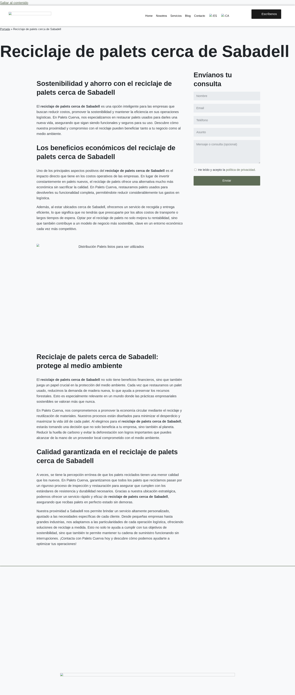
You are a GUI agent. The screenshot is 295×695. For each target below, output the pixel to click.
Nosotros (161, 15)
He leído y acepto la (227, 170)
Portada (5, 29)
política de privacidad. (241, 170)
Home (149, 15)
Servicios (176, 15)
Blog (188, 15)
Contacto (199, 15)
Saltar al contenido (14, 3)
